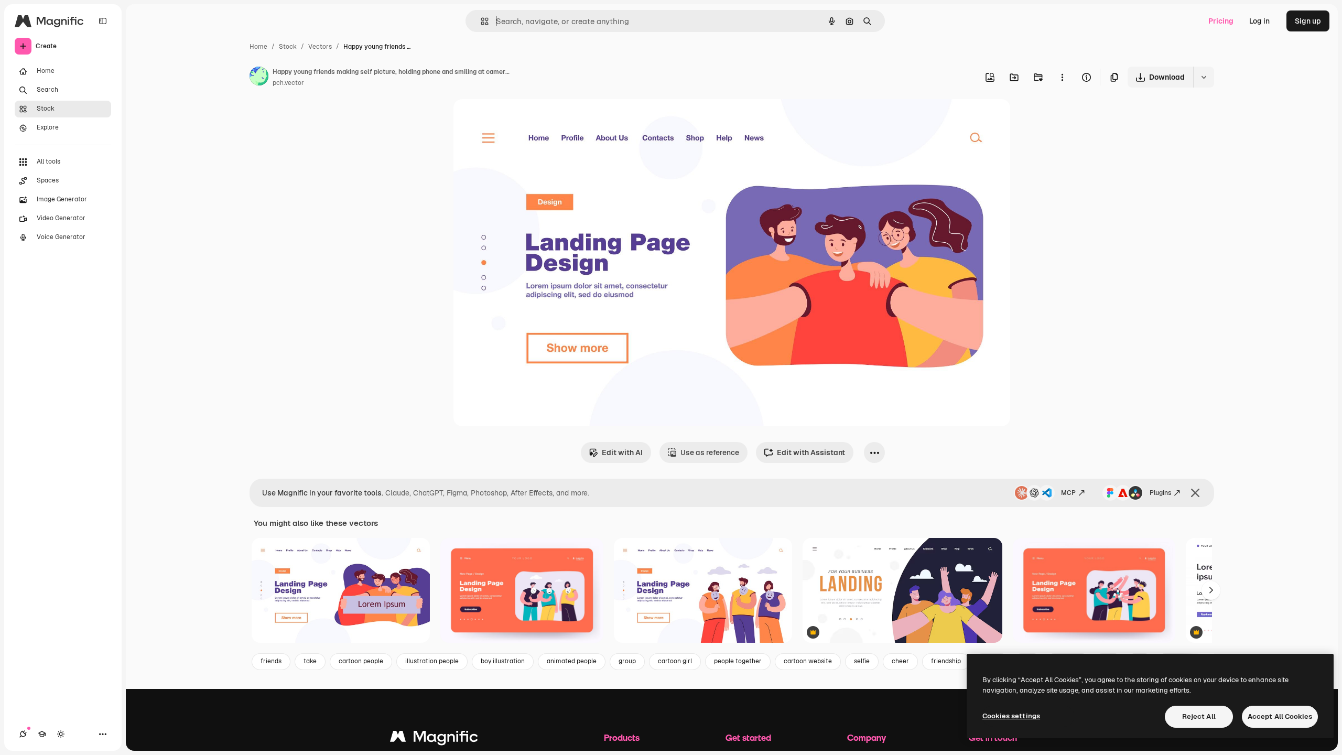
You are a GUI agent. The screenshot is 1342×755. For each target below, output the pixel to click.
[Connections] (23, 734)
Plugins (1160, 493)
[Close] (1195, 493)
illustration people (432, 661)
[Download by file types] (1203, 77)
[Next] (1211, 590)
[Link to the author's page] (259, 78)
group (627, 661)
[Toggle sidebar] (102, 21)
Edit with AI (622, 452)
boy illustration (503, 661)
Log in (1259, 21)
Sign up (1308, 21)
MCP (1068, 493)
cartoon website (808, 661)
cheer (900, 661)
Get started (748, 737)
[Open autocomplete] (480, 21)
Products (622, 737)
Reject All (1199, 716)
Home (258, 46)
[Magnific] (434, 739)
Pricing (1220, 21)
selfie (862, 661)
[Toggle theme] (60, 734)
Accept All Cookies (1280, 716)
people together (738, 661)
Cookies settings (1011, 715)
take (310, 661)
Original (520, 119)
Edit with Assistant (811, 452)
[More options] (1062, 77)
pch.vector (288, 83)
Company (866, 737)
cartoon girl (675, 661)
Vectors (320, 46)
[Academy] (42, 734)
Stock (288, 46)
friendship (946, 661)
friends (271, 661)
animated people (572, 661)
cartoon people (361, 661)
